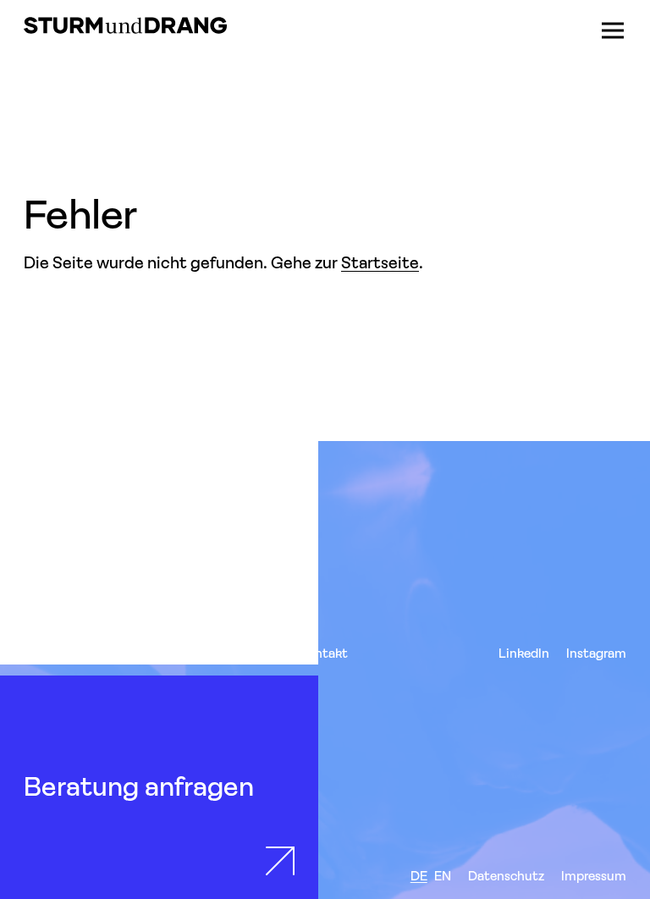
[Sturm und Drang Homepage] (125, 25)
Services (48, 653)
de (418, 876)
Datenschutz (506, 876)
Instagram (596, 653)
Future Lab (250, 653)
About (181, 653)
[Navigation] (612, 30)
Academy (117, 653)
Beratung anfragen (139, 786)
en (442, 876)
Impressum (593, 876)
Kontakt (323, 653)
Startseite (380, 262)
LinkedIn (524, 653)
